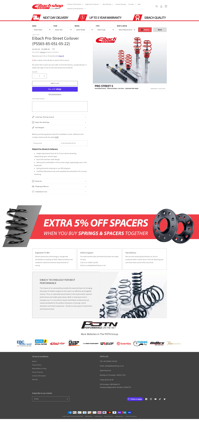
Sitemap (35, 379)
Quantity (34, 72)
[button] (75, 4)
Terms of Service (37, 372)
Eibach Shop (69, 416)
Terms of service (108, 416)
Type (97, 26)
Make (34, 26)
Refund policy (88, 416)
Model (77, 26)
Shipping (42, 52)
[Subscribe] (67, 398)
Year (55, 26)
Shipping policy (119, 416)
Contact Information (39, 376)
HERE (57, 137)
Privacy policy (98, 416)
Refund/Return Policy (39, 368)
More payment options (55, 94)
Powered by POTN (78, 416)
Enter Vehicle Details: (38, 99)
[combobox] (42, 29)
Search (34, 361)
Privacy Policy (36, 365)
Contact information (131, 416)
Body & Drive (122, 26)
